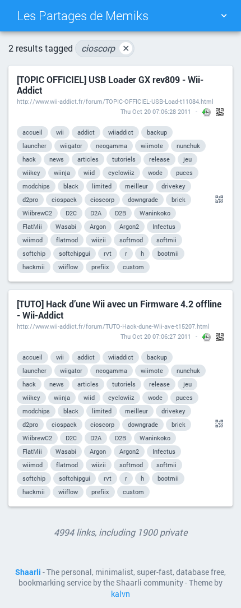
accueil (32, 132)
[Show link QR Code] (217, 199)
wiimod (32, 240)
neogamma (111, 145)
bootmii (168, 253)
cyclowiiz (121, 172)
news (56, 159)
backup (157, 132)
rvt (108, 253)
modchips (36, 186)
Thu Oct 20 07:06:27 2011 (156, 336)
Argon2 (129, 226)
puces (184, 172)
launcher (34, 145)
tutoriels (124, 159)
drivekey (173, 186)
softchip (33, 253)
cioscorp (105, 48)
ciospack (64, 199)
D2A (95, 213)
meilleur (136, 186)
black (70, 186)
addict (86, 132)
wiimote (152, 145)
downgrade (143, 199)
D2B (120, 213)
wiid (89, 172)
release (159, 159)
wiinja (62, 172)
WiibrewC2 (37, 213)
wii (60, 132)
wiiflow (68, 266)
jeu (187, 159)
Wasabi (65, 226)
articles (88, 159)
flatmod (67, 240)
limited (102, 186)
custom (133, 266)
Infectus (163, 226)
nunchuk (188, 145)
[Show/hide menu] (224, 16)
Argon (98, 226)
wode (155, 172)
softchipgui (74, 253)
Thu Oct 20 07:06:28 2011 (156, 111)
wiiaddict (120, 132)
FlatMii (32, 226)
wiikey (31, 172)
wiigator (71, 145)
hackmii (33, 266)
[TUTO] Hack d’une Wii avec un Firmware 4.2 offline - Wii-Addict (119, 309)
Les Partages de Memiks (83, 15)
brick (179, 199)
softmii (166, 240)
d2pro (30, 199)
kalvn (120, 594)
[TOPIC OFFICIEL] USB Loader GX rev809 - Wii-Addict (110, 84)
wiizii (98, 240)
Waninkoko (155, 213)
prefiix (100, 266)
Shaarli (28, 572)
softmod (131, 240)
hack (29, 159)
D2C (71, 213)
